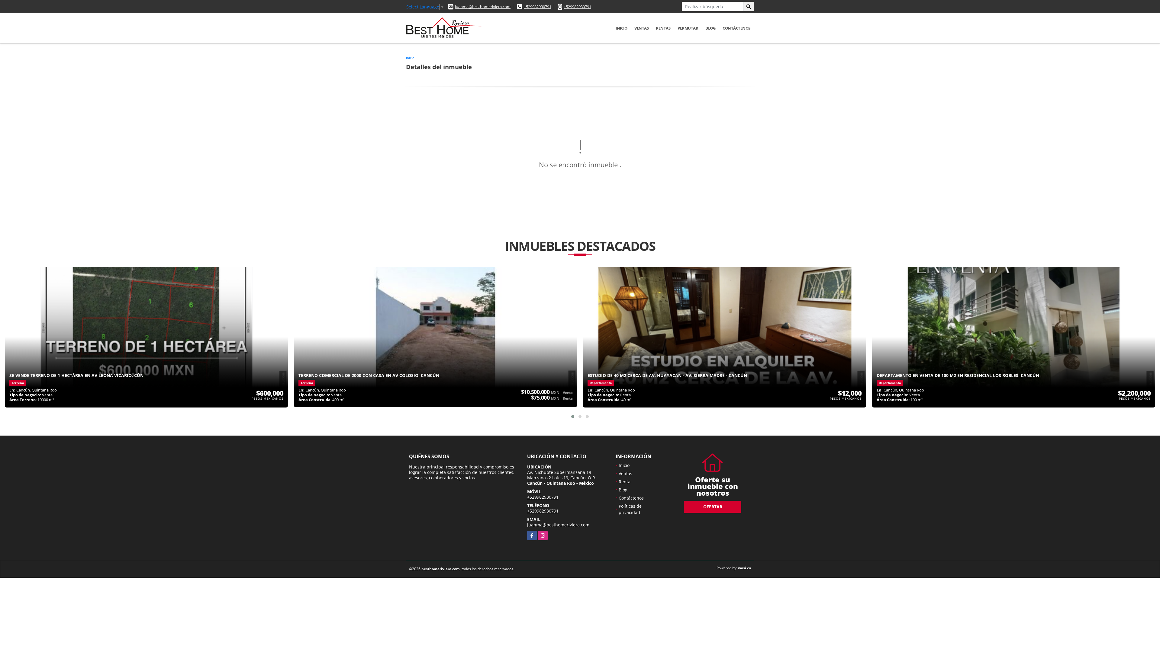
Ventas (641, 28)
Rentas (663, 28)
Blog (710, 28)
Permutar (688, 28)
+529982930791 (537, 6)
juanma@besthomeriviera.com (483, 6)
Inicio (621, 28)
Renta (624, 481)
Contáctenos (736, 28)
